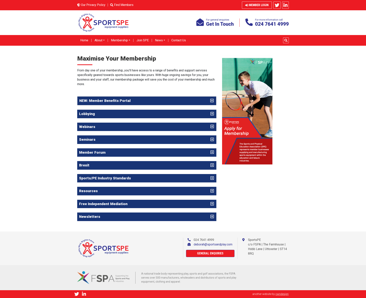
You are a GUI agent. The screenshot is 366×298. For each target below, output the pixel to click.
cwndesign (282, 294)
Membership (119, 40)
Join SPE (142, 40)
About (98, 40)
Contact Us (178, 40)
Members (123, 4)
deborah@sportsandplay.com (213, 244)
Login (259, 5)
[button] (286, 40)
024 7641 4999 (204, 240)
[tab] (146, 100)
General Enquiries (210, 253)
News (159, 40)
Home (84, 40)
